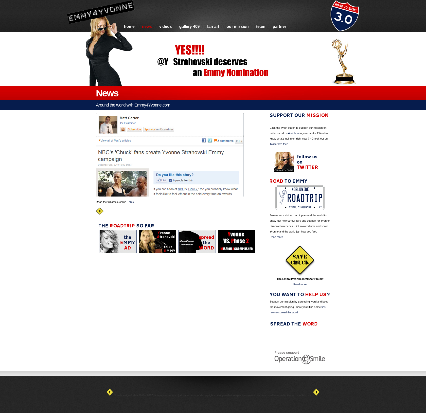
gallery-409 (189, 26)
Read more (276, 236)
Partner (279, 26)
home (129, 26)
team (260, 26)
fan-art (213, 26)
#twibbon (293, 133)
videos (165, 26)
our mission (238, 26)
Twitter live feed (279, 144)
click (131, 201)
